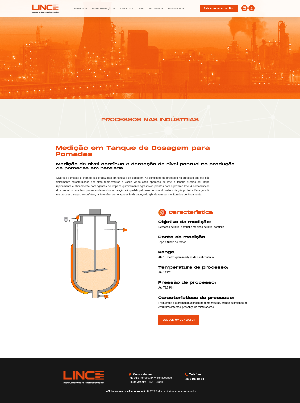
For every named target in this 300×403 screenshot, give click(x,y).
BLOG (141, 8)
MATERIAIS (154, 8)
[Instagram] (251, 8)
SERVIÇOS (125, 8)
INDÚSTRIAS (174, 8)
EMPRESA (79, 8)
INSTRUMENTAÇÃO (102, 8)
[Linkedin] (244, 8)
